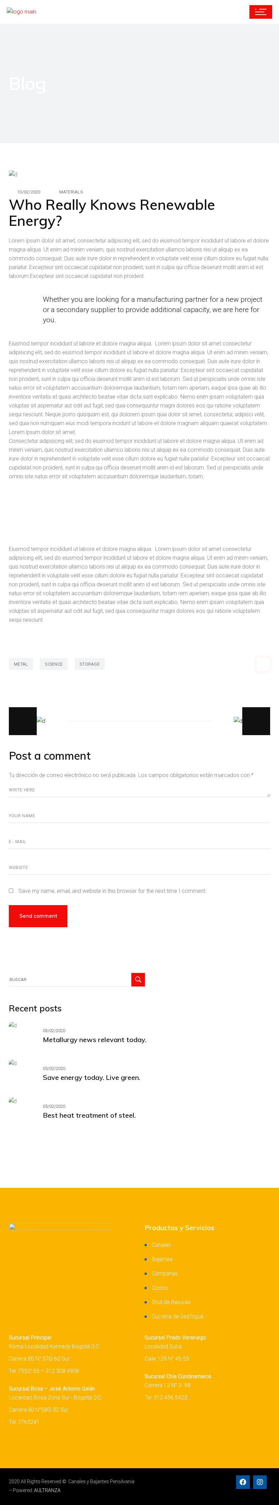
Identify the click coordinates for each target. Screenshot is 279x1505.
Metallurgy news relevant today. (94, 1039)
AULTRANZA (47, 1490)
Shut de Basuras (171, 1302)
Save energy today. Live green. (91, 1077)
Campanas (165, 1273)
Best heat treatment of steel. (89, 1115)
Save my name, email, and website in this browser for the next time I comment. (112, 891)
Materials (71, 192)
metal (21, 664)
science (54, 664)
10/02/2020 (28, 192)
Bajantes (162, 1259)
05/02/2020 (54, 1068)
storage (90, 664)
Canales (161, 1245)
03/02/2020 (54, 1030)
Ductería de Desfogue (177, 1316)
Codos (160, 1288)
